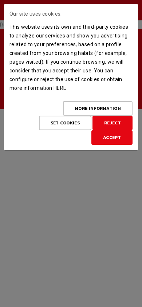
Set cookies (65, 123)
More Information (98, 108)
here (60, 88)
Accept (112, 137)
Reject (112, 123)
